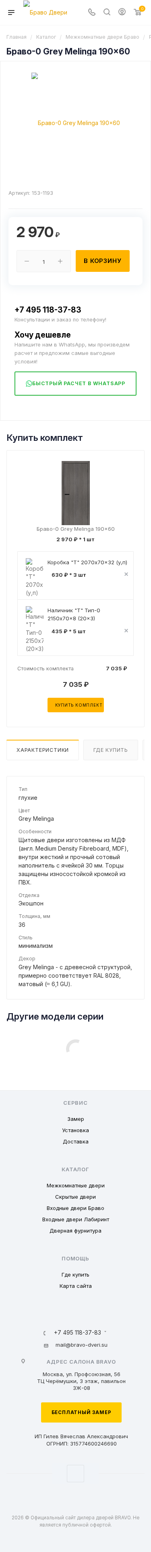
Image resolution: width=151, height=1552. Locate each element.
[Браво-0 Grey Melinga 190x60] (75, 122)
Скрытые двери (75, 1196)
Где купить (110, 750)
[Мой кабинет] (122, 12)
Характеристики (43, 750)
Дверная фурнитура (75, 1230)
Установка (75, 1130)
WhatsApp (75, 1473)
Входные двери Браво (75, 1208)
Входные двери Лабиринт (75, 1219)
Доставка (76, 1141)
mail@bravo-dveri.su (82, 1344)
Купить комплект (79, 705)
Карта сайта (76, 1286)
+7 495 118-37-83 (47, 310)
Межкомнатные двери (76, 1185)
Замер (75, 1119)
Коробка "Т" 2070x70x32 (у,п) (87, 562)
